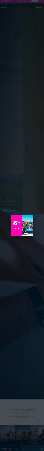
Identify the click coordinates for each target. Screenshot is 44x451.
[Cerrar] (31, 215)
